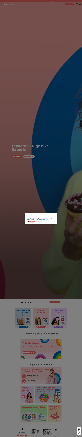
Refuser (28, 221)
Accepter (32, 221)
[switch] (79, 433)
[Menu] (80, 427)
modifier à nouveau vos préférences (45, 219)
